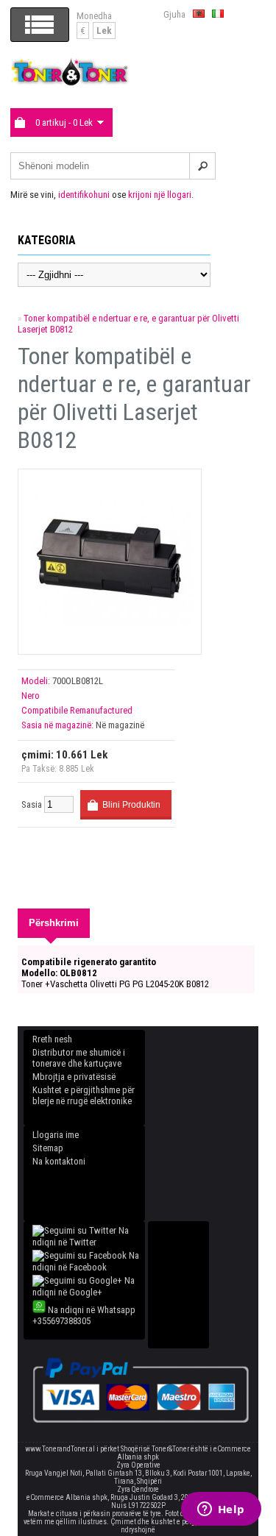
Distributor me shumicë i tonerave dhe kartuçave (78, 1058)
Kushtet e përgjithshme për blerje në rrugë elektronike (83, 1095)
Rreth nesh (52, 1039)
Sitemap (47, 1147)
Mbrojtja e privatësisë (74, 1076)
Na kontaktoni (58, 1161)
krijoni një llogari (159, 194)
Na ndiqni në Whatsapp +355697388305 (83, 1315)
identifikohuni (84, 194)
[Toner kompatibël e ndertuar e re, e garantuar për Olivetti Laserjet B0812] (110, 641)
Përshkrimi (54, 922)
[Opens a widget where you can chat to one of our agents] (220, 1510)
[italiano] (218, 14)
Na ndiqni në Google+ (83, 1286)
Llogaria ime (55, 1134)
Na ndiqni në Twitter (80, 1236)
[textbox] (113, 165)
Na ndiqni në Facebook (85, 1261)
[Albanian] (199, 14)
